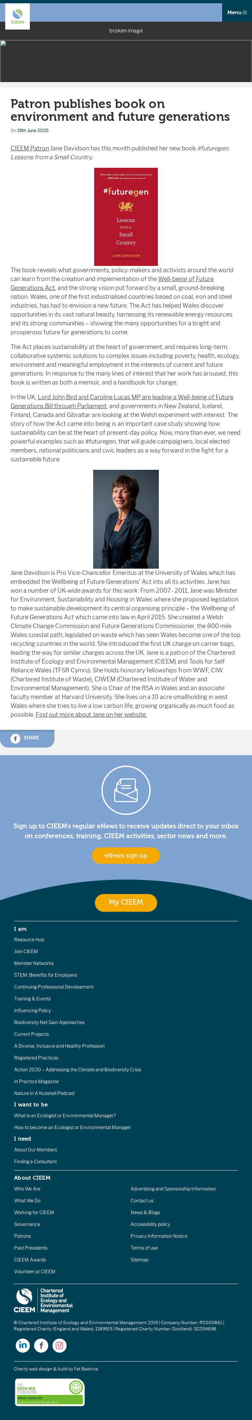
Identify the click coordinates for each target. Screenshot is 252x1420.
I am (20, 929)
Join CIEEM (26, 951)
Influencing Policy (32, 1011)
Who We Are (27, 1189)
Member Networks (34, 963)
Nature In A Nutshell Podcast (44, 1093)
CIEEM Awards (30, 1260)
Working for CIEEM (34, 1212)
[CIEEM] (17, 16)
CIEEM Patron (29, 148)
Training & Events (32, 999)
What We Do (27, 1201)
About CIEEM (32, 1177)
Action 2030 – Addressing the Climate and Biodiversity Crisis (77, 1070)
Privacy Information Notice (159, 1236)
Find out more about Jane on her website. (91, 714)
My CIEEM (126, 902)
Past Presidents (31, 1248)
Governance (27, 1224)
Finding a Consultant (35, 1162)
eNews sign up (126, 855)
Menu (235, 12)
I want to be (31, 1104)
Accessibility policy (150, 1224)
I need (22, 1138)
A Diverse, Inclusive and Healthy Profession (59, 1046)
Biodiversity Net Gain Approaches (49, 1022)
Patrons (22, 1236)
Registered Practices (36, 1058)
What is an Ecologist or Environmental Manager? (65, 1116)
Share (31, 738)
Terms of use (144, 1248)
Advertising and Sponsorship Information (173, 1189)
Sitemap (139, 1260)
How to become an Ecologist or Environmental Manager (72, 1127)
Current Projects (31, 1034)
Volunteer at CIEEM (34, 1272)
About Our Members (35, 1150)
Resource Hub (29, 940)
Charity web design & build (40, 1368)
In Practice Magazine (36, 1081)
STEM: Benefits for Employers (45, 975)
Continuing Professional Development (54, 987)
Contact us (142, 1201)
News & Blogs (145, 1212)
